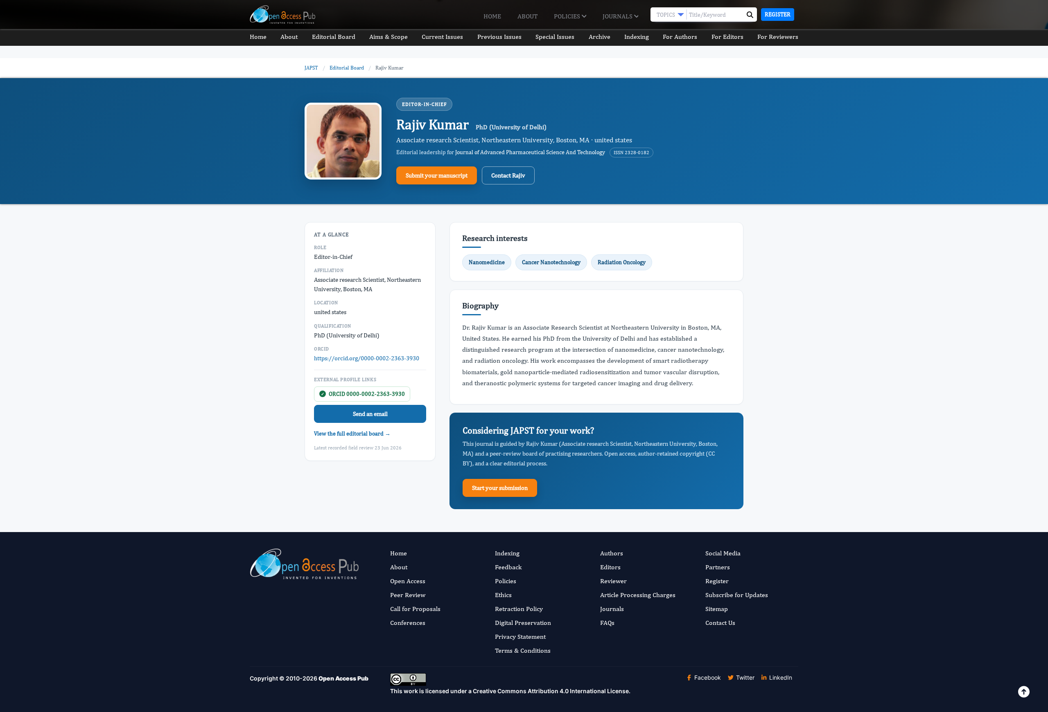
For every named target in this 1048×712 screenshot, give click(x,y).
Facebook (707, 677)
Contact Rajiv (508, 175)
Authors (611, 553)
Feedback (508, 567)
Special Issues (554, 36)
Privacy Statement (520, 636)
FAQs (607, 623)
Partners (717, 567)
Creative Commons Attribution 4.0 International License (551, 690)
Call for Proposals (415, 609)
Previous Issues (499, 36)
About (527, 16)
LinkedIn (780, 677)
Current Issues (442, 36)
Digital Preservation (523, 623)
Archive (599, 36)
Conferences (407, 623)
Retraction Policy (519, 609)
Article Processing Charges (637, 595)
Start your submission (500, 487)
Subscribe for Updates (736, 595)
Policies (568, 16)
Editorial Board (333, 36)
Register (778, 14)
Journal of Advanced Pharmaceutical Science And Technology (530, 152)
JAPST (311, 68)
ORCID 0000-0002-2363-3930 (363, 394)
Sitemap (716, 609)
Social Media (723, 553)
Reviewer (613, 581)
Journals (618, 16)
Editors (610, 567)
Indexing (636, 36)
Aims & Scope (388, 36)
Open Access (407, 581)
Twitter (744, 677)
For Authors (680, 36)
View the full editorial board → (352, 433)
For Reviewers (777, 36)
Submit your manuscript (437, 175)
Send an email (370, 413)
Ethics (503, 595)
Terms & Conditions (523, 650)
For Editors (727, 36)
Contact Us (720, 623)
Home (492, 16)
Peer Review (407, 595)
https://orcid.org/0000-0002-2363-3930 (366, 358)
